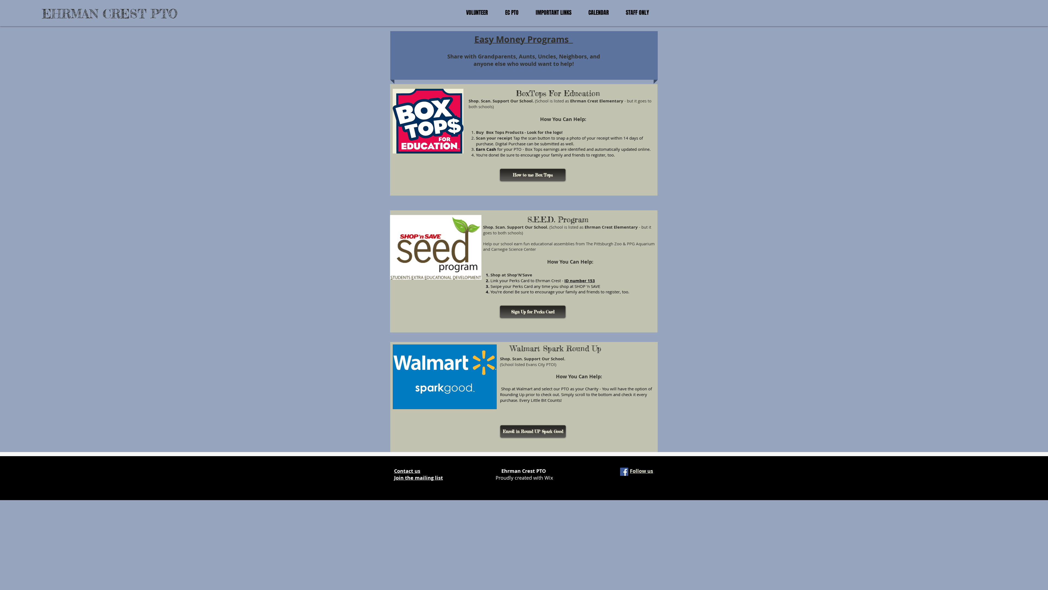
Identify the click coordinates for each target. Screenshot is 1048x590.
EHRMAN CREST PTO (110, 13)
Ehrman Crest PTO (524, 471)
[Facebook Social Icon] (624, 472)
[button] (476, 12)
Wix (548, 477)
